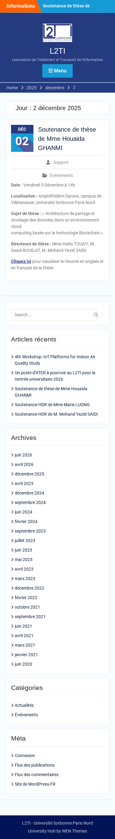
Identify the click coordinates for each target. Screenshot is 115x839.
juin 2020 (23, 664)
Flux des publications (35, 765)
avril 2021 (24, 635)
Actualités (24, 705)
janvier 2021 (26, 654)
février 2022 (26, 597)
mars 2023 (25, 578)
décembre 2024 (29, 493)
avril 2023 (24, 569)
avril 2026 (24, 464)
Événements (61, 175)
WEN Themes (74, 831)
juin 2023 (23, 550)
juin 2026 (23, 454)
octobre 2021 (27, 607)
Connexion (25, 755)
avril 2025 (24, 483)
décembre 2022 (29, 588)
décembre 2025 (29, 473)
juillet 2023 (25, 540)
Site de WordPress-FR (35, 784)
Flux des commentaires (37, 774)
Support (61, 162)
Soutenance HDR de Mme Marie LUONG (52, 404)
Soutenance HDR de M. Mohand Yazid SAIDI (56, 414)
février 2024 (26, 521)
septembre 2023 (30, 531)
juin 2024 (23, 512)
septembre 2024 (30, 502)
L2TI (57, 51)
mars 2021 (25, 645)
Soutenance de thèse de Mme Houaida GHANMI (67, 138)
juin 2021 (23, 626)
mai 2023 (24, 559)
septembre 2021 (30, 616)
